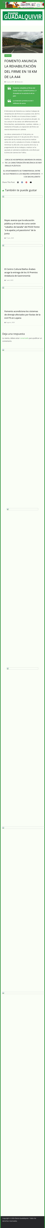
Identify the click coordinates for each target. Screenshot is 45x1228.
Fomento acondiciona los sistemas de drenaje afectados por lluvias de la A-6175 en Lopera (22, 314)
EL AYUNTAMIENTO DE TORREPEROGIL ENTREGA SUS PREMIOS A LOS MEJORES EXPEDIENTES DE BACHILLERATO (21, 174)
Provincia (8, 55)
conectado (24, 338)
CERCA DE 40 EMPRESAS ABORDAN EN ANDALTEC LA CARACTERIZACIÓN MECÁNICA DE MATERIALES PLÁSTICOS (23, 163)
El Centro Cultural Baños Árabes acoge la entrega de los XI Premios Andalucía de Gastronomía (21, 272)
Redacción (20, 82)
